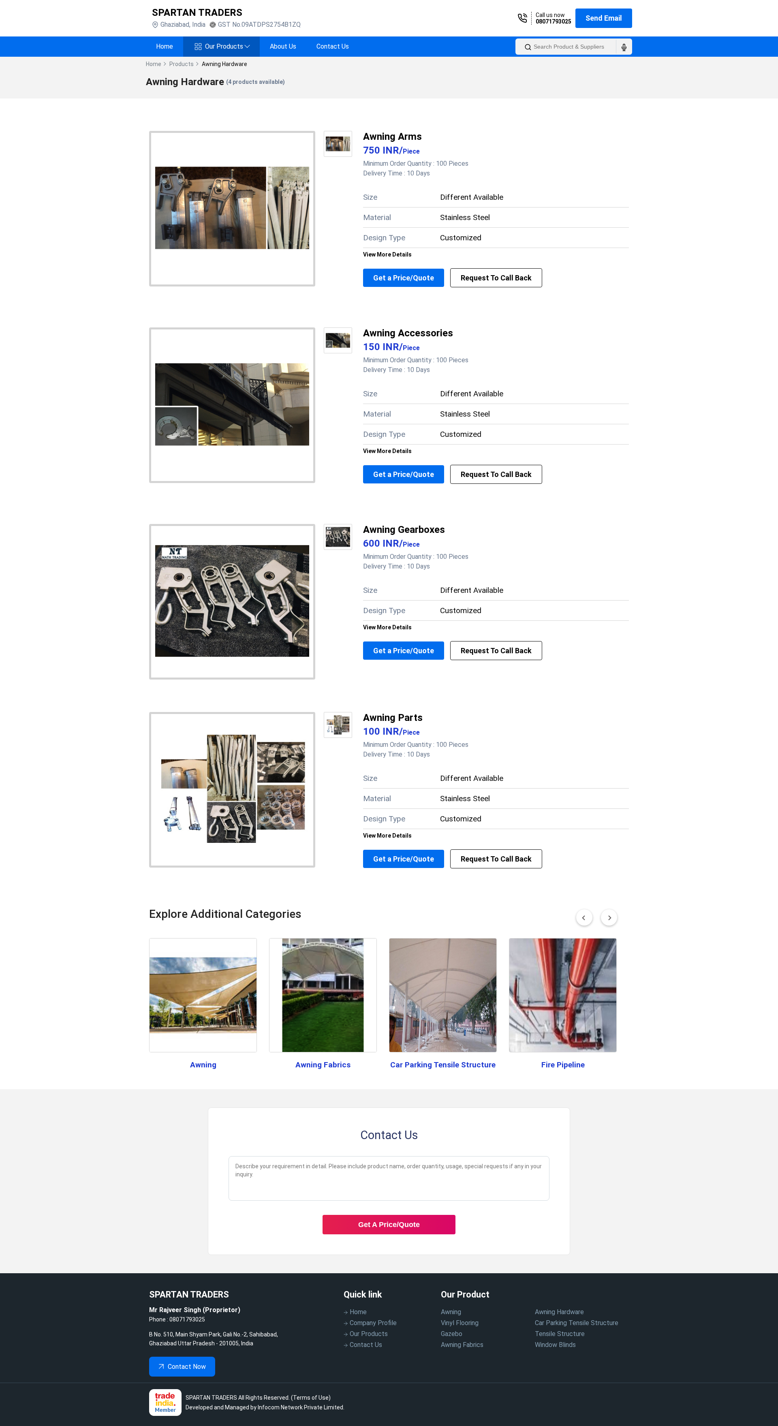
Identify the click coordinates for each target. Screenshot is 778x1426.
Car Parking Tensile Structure (443, 1064)
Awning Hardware (559, 1312)
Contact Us (332, 46)
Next (609, 917)
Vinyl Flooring (460, 1323)
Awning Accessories (408, 333)
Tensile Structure (560, 1334)
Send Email (604, 18)
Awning (203, 1064)
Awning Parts (393, 717)
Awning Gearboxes (404, 529)
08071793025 (553, 21)
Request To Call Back (496, 278)
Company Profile (373, 1323)
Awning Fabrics (323, 1064)
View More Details (387, 254)
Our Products (227, 46)
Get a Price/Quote (403, 278)
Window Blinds (555, 1345)
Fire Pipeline (563, 1064)
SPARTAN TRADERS (197, 12)
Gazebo (451, 1334)
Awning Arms (392, 136)
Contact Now (187, 1366)
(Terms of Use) (311, 1397)
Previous (584, 917)
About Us (283, 46)
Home (164, 46)
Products (181, 64)
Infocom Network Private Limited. (301, 1407)
